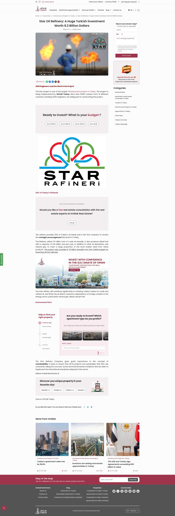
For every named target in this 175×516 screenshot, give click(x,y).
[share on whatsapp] (47, 82)
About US (43, 491)
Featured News (120, 92)
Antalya (58, 390)
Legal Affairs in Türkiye (122, 111)
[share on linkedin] (53, 82)
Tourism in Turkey (121, 103)
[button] (118, 34)
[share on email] (58, 82)
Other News (119, 116)
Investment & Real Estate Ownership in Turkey (123, 97)
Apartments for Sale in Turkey (97, 494)
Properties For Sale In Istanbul (97, 497)
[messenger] (134, 491)
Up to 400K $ (79, 124)
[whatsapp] (130, 491)
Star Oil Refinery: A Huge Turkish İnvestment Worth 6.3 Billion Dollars (100, 16)
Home (37, 16)
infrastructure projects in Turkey (82, 91)
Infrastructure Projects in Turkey (64, 16)
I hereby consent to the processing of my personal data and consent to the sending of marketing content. (127, 48)
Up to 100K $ (51, 124)
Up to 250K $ (65, 124)
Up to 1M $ (93, 124)
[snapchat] (138, 491)
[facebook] (117, 491)
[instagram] (126, 491)
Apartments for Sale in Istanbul (97, 501)
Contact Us (43, 494)
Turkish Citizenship (121, 124)
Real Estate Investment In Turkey (68, 494)
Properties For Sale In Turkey (97, 491)
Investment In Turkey (68, 491)
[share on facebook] (50, 82)
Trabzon (69, 390)
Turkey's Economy (121, 120)
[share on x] (56, 82)
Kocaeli (81, 390)
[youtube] (113, 491)
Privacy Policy (43, 497)
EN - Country (131, 511)
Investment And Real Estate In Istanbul (68, 497)
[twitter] (121, 491)
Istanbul (45, 390)
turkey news (46, 16)
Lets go (71, 223)
